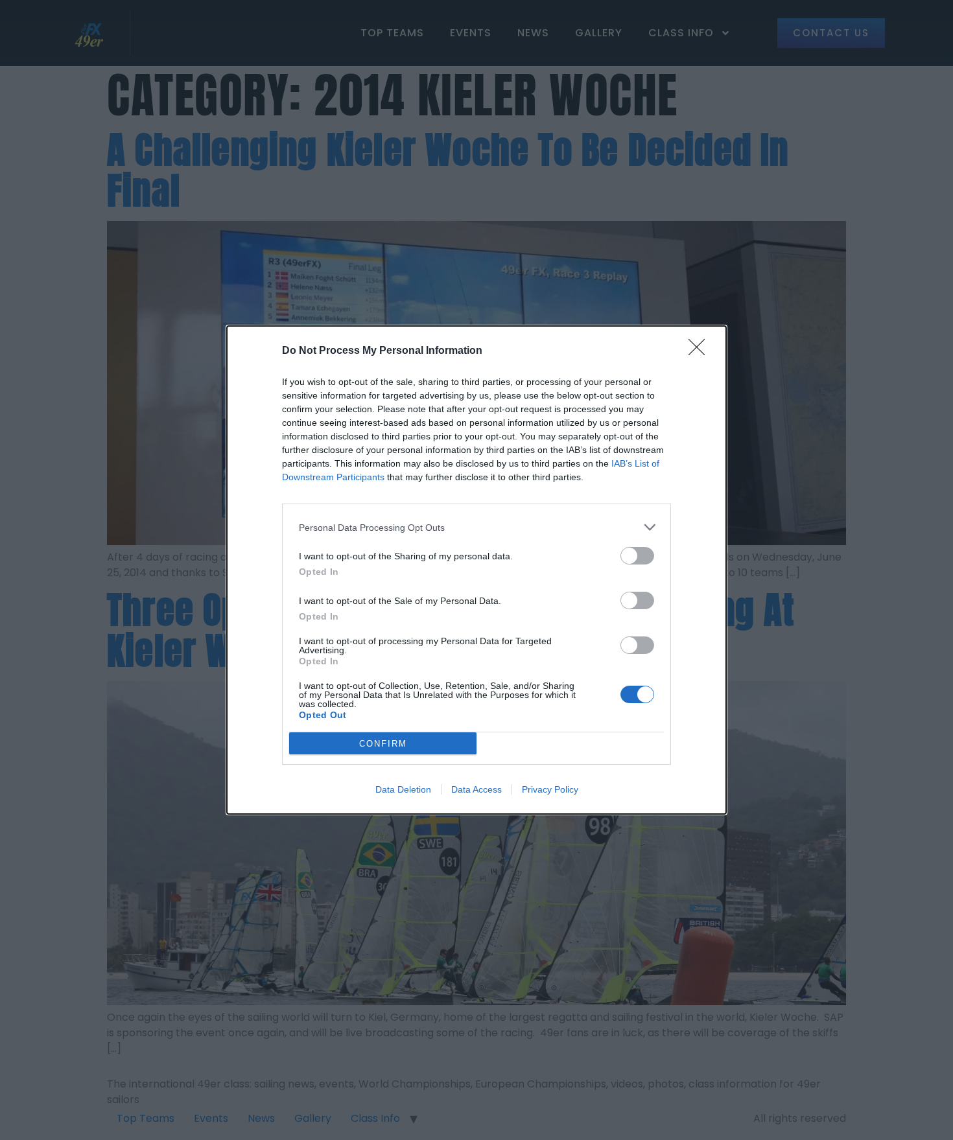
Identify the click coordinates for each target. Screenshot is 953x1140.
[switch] (637, 555)
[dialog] (476, 570)
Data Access (476, 789)
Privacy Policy (550, 789)
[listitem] (476, 527)
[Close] (700, 351)
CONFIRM (383, 744)
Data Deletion (403, 789)
